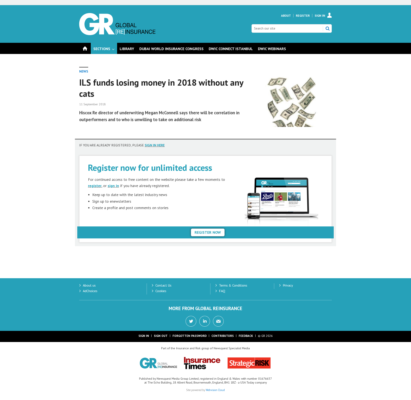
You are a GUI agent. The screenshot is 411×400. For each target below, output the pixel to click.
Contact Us (163, 285)
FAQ (222, 291)
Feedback (246, 336)
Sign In (320, 15)
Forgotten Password (190, 336)
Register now (208, 232)
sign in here (155, 145)
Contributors (222, 336)
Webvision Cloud (215, 390)
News (83, 71)
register (94, 185)
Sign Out (161, 336)
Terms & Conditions (233, 285)
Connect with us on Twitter (191, 321)
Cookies (160, 291)
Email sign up (218, 321)
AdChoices (90, 291)
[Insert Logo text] (117, 34)
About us (89, 285)
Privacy (288, 285)
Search (327, 28)
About (286, 15)
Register (303, 15)
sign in (113, 185)
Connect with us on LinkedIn (204, 321)
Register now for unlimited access (150, 167)
